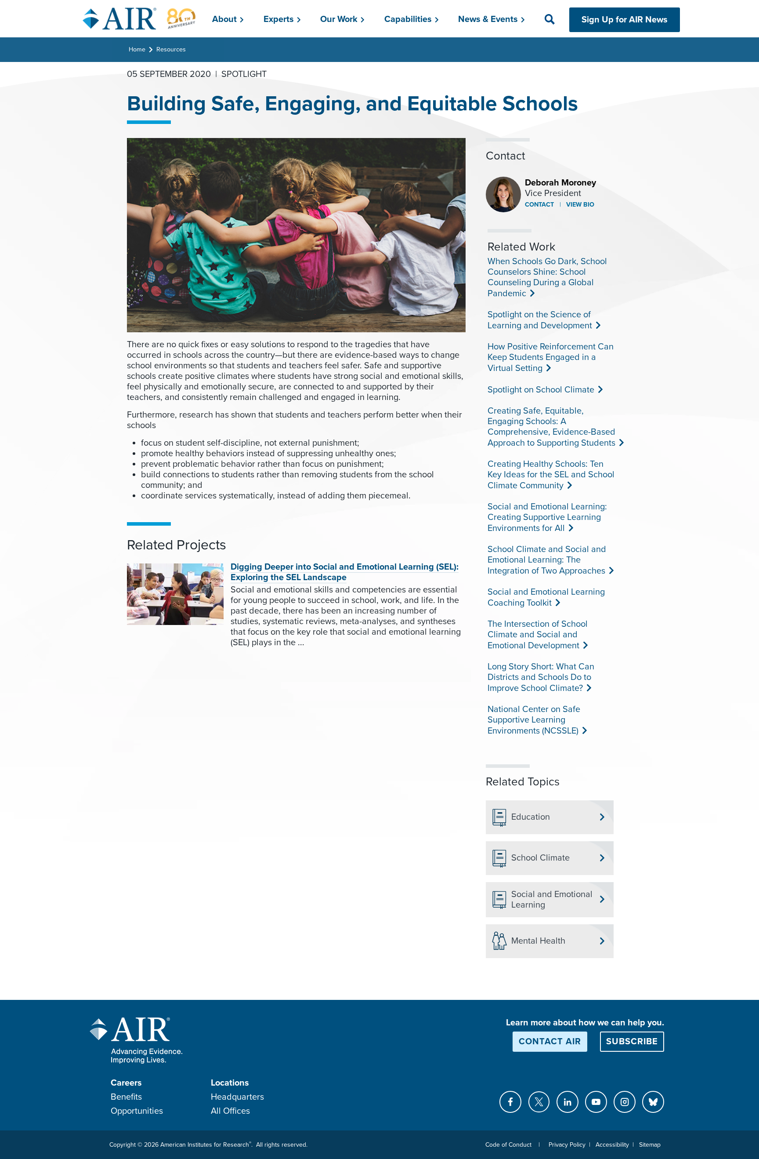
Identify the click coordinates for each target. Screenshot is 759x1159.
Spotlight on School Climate (540, 390)
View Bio (579, 204)
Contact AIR (550, 1041)
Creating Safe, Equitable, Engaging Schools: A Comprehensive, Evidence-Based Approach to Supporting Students (551, 427)
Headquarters (237, 1097)
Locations (230, 1083)
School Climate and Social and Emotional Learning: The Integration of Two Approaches (547, 560)
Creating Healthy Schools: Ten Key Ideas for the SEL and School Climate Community (551, 475)
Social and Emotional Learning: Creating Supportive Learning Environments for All (547, 517)
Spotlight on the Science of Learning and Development (539, 320)
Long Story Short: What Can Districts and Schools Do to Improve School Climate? (541, 677)
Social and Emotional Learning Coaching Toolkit (546, 597)
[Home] (139, 18)
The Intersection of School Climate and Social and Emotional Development (538, 635)
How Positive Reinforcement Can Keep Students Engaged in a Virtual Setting (551, 358)
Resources (171, 49)
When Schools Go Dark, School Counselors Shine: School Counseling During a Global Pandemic (547, 277)
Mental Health (538, 941)
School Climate (540, 858)
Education (530, 817)
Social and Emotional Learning (552, 899)
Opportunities (137, 1111)
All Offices (230, 1111)
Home (137, 49)
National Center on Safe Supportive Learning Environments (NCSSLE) (534, 720)
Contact (539, 204)
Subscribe (632, 1041)
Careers (126, 1083)
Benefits (126, 1097)
